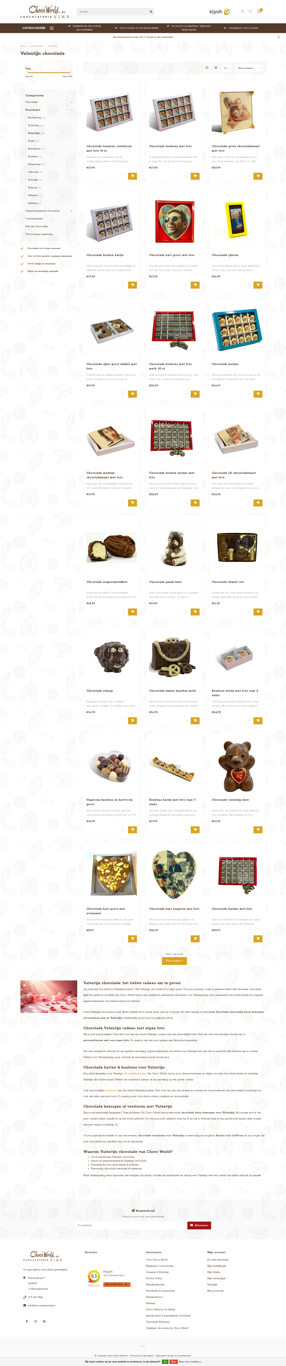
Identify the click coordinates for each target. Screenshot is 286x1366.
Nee (173, 1361)
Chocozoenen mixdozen (39, 234)
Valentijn (36, 133)
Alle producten (215, 1290)
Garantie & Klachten (157, 1272)
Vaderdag (36, 125)
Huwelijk (35, 179)
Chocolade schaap (99, 691)
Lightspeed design (165, 1355)
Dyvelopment (184, 1355)
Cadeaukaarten (34, 218)
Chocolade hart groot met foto (172, 255)
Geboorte (35, 172)
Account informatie (218, 1259)
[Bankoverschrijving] (143, 1346)
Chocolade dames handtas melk (172, 691)
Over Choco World (157, 1259)
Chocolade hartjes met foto (232, 909)
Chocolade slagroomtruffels (106, 582)
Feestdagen (32, 109)
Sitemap (150, 1303)
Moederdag (37, 117)
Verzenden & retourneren (160, 1290)
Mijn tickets (213, 1272)
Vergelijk (212, 1284)
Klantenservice (154, 1297)
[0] (259, 12)
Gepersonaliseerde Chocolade (42, 210)
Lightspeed (147, 1355)
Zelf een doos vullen (36, 226)
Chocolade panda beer (165, 582)
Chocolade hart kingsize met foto (174, 909)
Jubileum (35, 203)
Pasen (33, 141)
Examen (34, 187)
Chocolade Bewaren (157, 1322)
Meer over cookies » (190, 1361)
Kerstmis (35, 156)
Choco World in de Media (160, 1309)
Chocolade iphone (225, 255)
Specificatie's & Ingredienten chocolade (168, 1315)
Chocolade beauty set (228, 582)
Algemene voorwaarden (159, 1266)
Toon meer (173, 960)
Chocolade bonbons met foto (170, 146)
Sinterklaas (36, 148)
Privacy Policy (154, 1278)
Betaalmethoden (155, 1284)
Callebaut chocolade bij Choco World (167, 1328)
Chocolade (31, 102)
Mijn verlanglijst (216, 1278)
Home (23, 46)
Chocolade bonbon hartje (105, 255)
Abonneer (201, 1225)
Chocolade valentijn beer (230, 800)
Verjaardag (36, 164)
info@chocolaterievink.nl (41, 1305)
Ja (165, 1361)
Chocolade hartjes (225, 364)
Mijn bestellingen (216, 1266)
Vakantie (35, 195)
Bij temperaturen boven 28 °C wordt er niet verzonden (143, 37)
